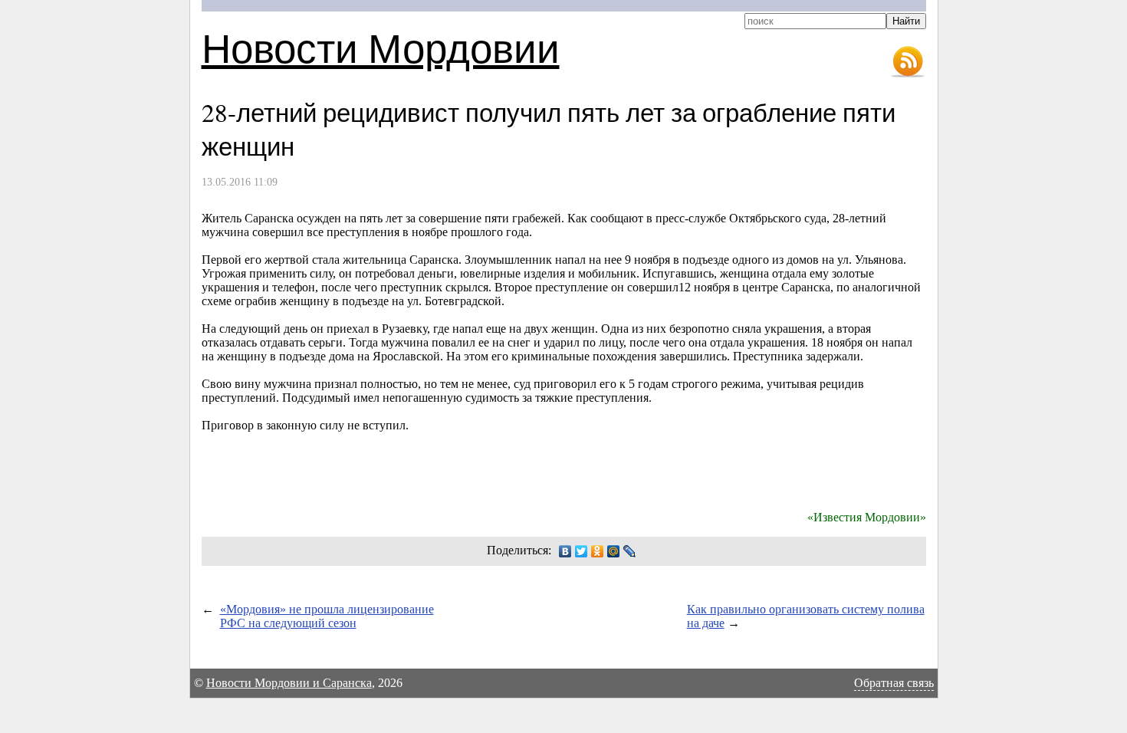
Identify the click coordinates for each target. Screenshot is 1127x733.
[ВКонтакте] (565, 551)
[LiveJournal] (630, 551)
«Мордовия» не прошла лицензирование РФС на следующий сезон (327, 616)
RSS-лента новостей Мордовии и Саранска (907, 62)
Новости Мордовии (381, 47)
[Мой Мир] (614, 551)
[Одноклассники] (598, 551)
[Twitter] (581, 551)
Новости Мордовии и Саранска (289, 682)
